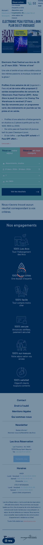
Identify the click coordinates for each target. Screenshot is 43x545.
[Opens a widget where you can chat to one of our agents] (8, 541)
